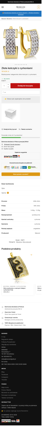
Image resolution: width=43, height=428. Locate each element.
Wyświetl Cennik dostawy (12, 144)
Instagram (5, 377)
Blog (3, 372)
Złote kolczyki (26, 242)
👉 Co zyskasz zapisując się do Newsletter (15, 411)
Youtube (4, 379)
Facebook (5, 374)
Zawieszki (13, 286)
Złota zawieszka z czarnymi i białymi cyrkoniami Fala (14, 289)
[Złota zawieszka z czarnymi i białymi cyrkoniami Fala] (18, 268)
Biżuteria (9, 18)
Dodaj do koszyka (25, 86)
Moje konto (5, 387)
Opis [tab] (3, 188)
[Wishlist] (31, 254)
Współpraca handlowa (9, 344)
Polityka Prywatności (8, 342)
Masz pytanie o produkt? (20, 174)
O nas (3, 337)
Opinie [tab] (5, 193)
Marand (4, 18)
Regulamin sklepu (7, 339)
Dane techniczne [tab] (8, 184)
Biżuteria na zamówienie (9, 392)
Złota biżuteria (21, 286)
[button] (38, 7)
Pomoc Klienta (6, 390)
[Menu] (5, 7)
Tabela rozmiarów (7, 398)
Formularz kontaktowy (9, 395)
